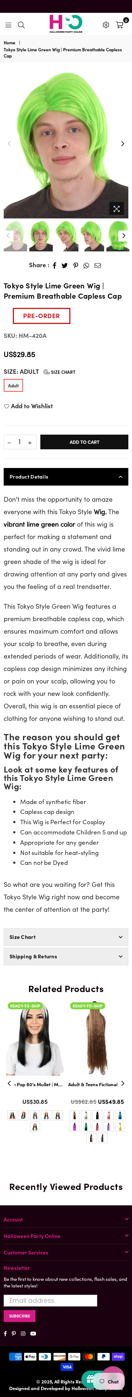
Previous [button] (9, 144)
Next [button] (122, 144)
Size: (40, 371)
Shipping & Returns (33, 956)
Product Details (29, 476)
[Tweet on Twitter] (65, 265)
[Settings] (106, 23)
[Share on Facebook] (54, 265)
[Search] (21, 23)
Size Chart (63, 372)
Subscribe (19, 1316)
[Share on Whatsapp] (86, 265)
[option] (66, 144)
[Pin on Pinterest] (75, 265)
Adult (13, 385)
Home (9, 42)
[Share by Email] (98, 265)
